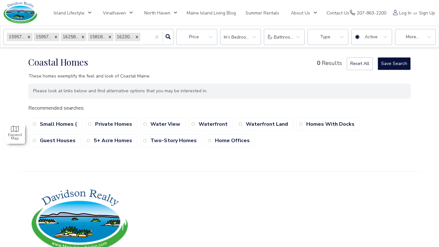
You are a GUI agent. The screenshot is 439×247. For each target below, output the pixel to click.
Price (194, 37)
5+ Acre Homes (113, 140)
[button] (28, 37)
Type (325, 37)
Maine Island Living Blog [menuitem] (211, 13)
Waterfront (213, 124)
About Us (300, 13)
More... (412, 37)
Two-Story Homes (173, 140)
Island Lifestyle (69, 13)
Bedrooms (241, 37)
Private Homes (113, 124)
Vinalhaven (114, 13)
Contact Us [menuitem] (338, 13)
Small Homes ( (58, 124)
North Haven (157, 13)
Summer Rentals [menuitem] (262, 13)
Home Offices (232, 140)
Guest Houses (58, 140)
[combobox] (142, 37)
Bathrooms (285, 37)
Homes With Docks (330, 124)
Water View (165, 124)
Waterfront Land (267, 124)
